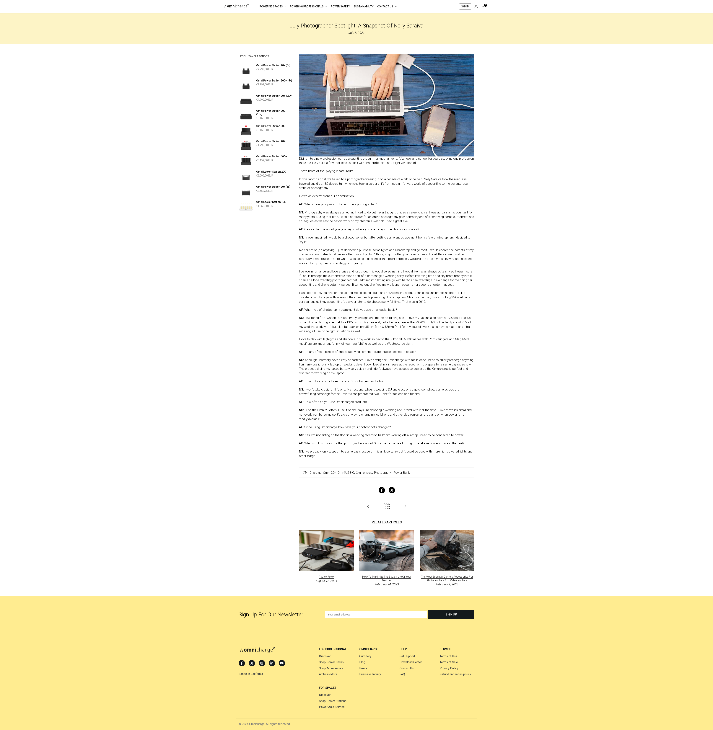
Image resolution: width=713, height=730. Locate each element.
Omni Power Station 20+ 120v (274, 95)
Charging (315, 472)
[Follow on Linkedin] (272, 663)
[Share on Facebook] (382, 490)
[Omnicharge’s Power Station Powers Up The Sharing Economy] (405, 507)
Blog (362, 662)
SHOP (465, 6)
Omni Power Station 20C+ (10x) (271, 112)
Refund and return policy (455, 674)
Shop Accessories (331, 668)
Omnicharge (364, 472)
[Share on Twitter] (392, 490)
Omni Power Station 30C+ (271, 126)
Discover (325, 656)
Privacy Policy (449, 668)
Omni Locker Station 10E (271, 201)
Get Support (407, 656)
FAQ (402, 674)
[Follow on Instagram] (262, 663)
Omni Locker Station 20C (271, 171)
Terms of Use (448, 656)
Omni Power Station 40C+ (271, 156)
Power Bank (401, 472)
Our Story (365, 656)
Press (363, 668)
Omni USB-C (346, 472)
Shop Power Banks (331, 662)
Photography (383, 472)
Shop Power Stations (332, 701)
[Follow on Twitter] (252, 663)
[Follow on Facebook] (242, 663)
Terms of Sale (449, 662)
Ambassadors (328, 674)
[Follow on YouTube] (282, 663)
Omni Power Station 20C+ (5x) (274, 80)
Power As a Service (332, 707)
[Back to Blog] (386, 507)
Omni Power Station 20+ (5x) (273, 65)
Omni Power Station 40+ (270, 141)
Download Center (411, 662)
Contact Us (407, 668)
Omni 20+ (329, 472)
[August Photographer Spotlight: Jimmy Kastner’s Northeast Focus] (368, 507)
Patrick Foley (326, 576)
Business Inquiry (370, 674)
